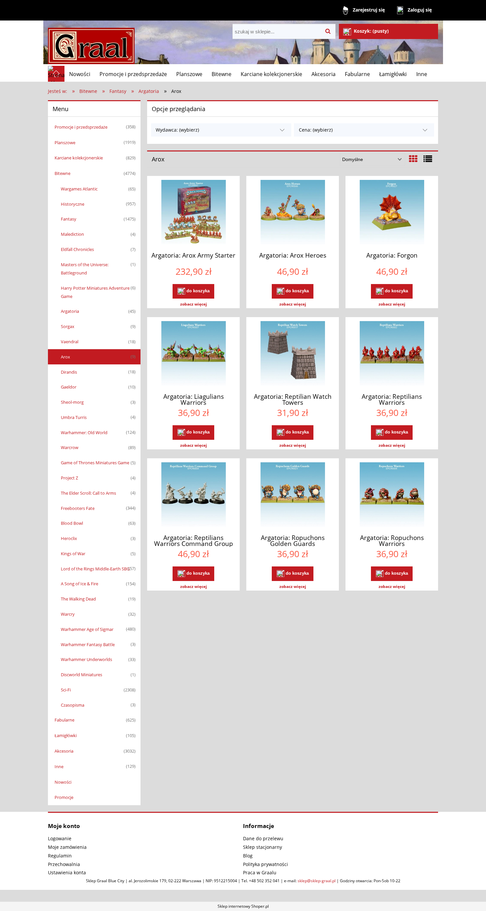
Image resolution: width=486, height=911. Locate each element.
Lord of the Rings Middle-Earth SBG (95, 569)
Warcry (68, 614)
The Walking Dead (78, 599)
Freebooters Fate (78, 508)
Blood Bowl (72, 523)
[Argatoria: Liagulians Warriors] (193, 354)
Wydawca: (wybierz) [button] (177, 130)
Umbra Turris (74, 417)
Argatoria (70, 311)
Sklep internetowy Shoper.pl (243, 906)
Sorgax (67, 326)
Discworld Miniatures (81, 675)
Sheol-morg (72, 402)
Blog (248, 855)
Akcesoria (64, 751)
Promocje (64, 797)
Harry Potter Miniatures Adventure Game (95, 292)
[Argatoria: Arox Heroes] (292, 213)
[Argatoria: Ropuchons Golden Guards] (292, 495)
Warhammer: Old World (84, 432)
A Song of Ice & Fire (79, 584)
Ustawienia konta (67, 872)
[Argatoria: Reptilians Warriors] (391, 354)
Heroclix (69, 538)
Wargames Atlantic (79, 189)
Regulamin (60, 855)
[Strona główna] (91, 43)
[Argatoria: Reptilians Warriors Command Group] (193, 495)
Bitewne (62, 173)
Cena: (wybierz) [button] (316, 130)
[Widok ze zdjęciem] (413, 159)
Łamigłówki (66, 735)
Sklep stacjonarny (262, 847)
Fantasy (68, 219)
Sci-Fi (66, 690)
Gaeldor (68, 387)
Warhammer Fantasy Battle (88, 644)
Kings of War (73, 554)
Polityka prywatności (265, 864)
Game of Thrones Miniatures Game (95, 463)
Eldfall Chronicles (77, 249)
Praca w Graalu (259, 872)
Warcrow (69, 447)
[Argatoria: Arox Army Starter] (193, 213)
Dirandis (69, 372)
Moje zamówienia (67, 847)
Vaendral (69, 342)
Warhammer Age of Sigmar (87, 629)
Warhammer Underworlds (86, 659)
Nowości (63, 782)
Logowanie (59, 838)
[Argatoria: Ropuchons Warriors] (391, 495)
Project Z (69, 478)
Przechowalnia (64, 864)
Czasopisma (72, 705)
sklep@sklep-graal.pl (317, 881)
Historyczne (72, 204)
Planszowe (65, 142)
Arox (65, 357)
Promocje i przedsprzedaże (81, 127)
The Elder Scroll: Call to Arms (88, 493)
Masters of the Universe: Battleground (84, 269)
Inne (59, 766)
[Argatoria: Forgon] (391, 213)
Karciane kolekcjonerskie (79, 158)
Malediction (72, 234)
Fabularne (64, 720)
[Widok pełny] (428, 159)
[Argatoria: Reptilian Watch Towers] (292, 354)
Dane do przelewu (263, 838)
